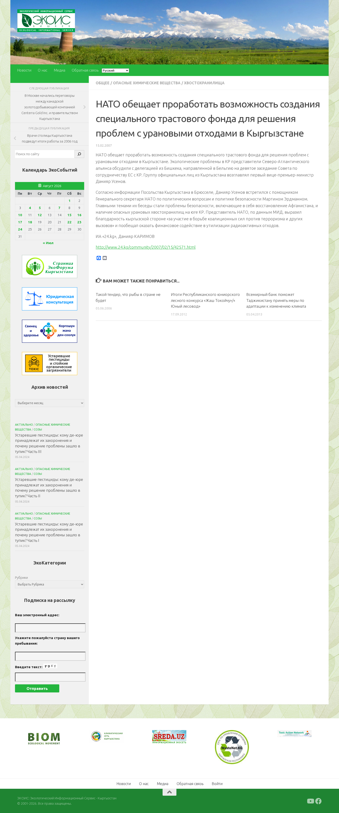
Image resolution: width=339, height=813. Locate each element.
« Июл (48, 243)
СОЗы (38, 429)
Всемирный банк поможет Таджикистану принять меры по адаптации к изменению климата (276, 300)
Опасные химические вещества (147, 83)
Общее (103, 83)
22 (69, 222)
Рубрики (21, 577)
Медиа (59, 70)
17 (20, 222)
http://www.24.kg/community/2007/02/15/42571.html (146, 247)
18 (30, 222)
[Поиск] (79, 154)
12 (40, 215)
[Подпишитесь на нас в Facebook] (318, 801)
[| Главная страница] (46, 20)
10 (20, 215)
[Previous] (99, 736)
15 (69, 215)
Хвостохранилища (204, 83)
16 (79, 215)
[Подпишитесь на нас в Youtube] (310, 801)
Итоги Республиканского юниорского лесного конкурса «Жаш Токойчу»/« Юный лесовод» (205, 300)
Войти (217, 784)
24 (20, 229)
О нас (42, 70)
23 (79, 222)
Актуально (24, 424)
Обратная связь (85, 70)
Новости (24, 70)
